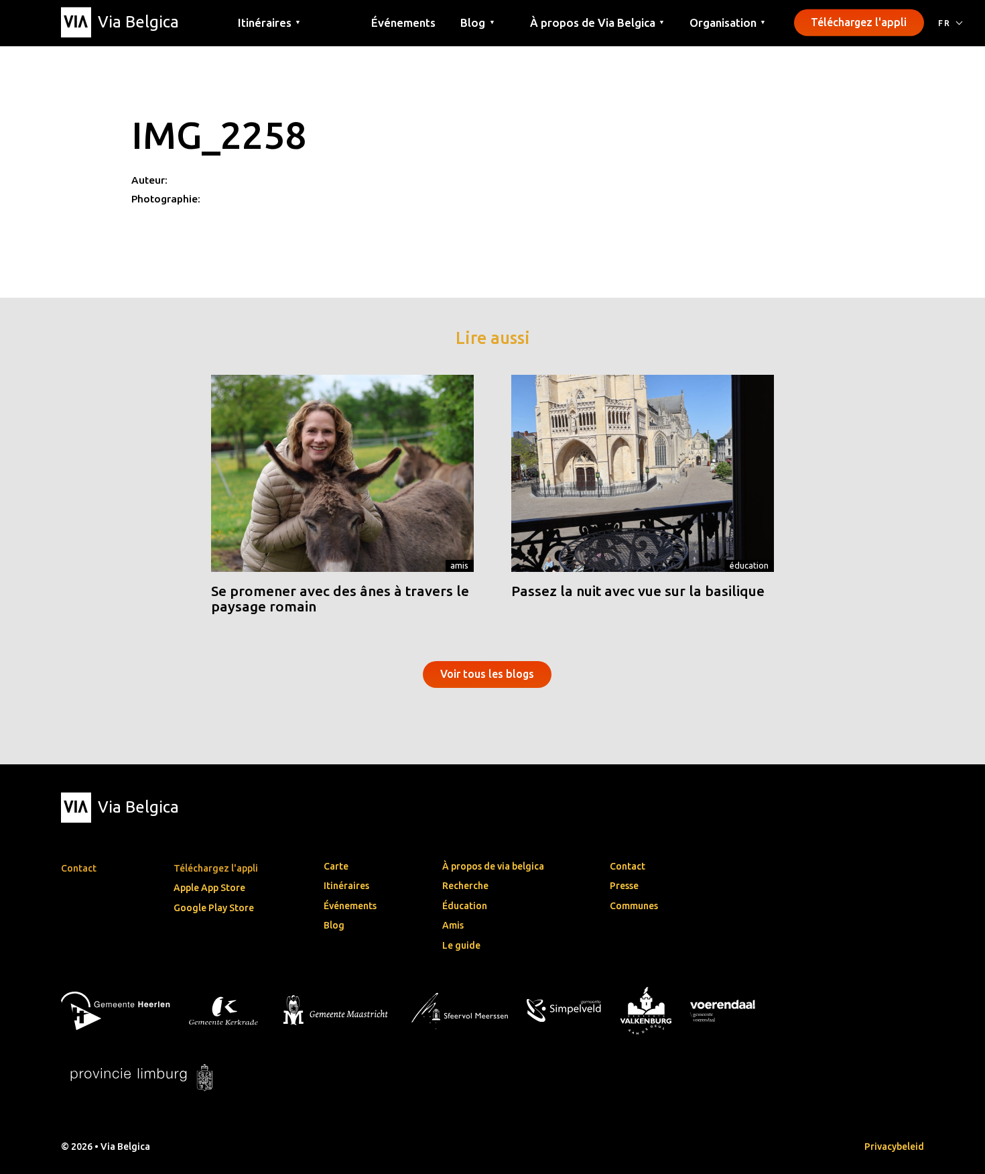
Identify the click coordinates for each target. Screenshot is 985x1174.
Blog (334, 925)
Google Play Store (214, 907)
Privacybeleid (894, 1146)
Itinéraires (346, 885)
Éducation (749, 565)
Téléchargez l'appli (859, 22)
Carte (336, 866)
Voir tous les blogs (487, 674)
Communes (634, 905)
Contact (627, 866)
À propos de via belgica (493, 866)
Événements (403, 21)
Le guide (461, 945)
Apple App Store (209, 887)
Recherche (465, 885)
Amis (459, 565)
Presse (624, 885)
